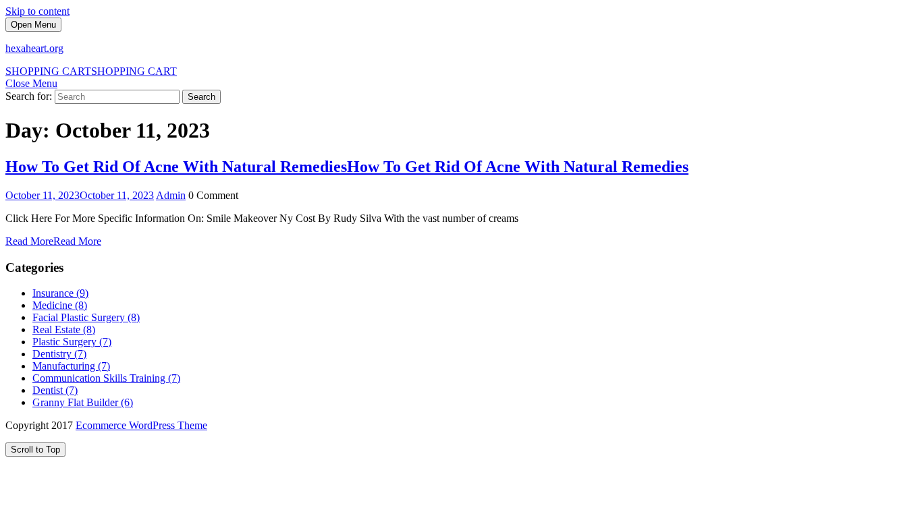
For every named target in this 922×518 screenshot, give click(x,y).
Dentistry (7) (59, 353)
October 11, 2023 (79, 195)
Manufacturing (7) (71, 366)
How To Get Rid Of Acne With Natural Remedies (346, 166)
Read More (53, 241)
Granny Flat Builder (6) (82, 402)
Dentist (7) (55, 390)
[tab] (33, 25)
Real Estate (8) (63, 329)
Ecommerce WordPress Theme (141, 425)
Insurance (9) (60, 293)
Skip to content (37, 11)
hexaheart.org (34, 48)
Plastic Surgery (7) (71, 341)
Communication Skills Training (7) (106, 378)
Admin (171, 195)
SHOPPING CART (91, 71)
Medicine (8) (59, 305)
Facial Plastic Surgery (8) (86, 317)
